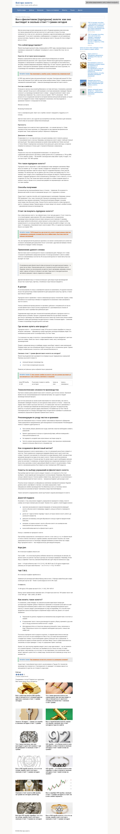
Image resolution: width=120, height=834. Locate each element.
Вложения (40, 10)
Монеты (64, 10)
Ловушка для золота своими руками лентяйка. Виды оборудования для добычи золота (96, 83)
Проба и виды (21, 10)
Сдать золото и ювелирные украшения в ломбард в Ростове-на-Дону (95, 56)
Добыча (31, 10)
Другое (80, 10)
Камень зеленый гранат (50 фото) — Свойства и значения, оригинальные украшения (95, 92)
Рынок (72, 10)
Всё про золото (24, 2)
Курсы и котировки (53, 10)
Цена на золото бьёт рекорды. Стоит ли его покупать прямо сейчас (91, 48)
